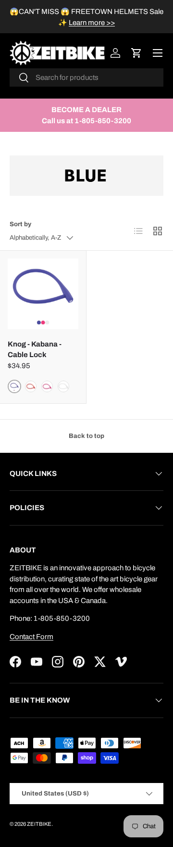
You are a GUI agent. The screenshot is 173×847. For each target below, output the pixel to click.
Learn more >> (92, 22)
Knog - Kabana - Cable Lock (35, 349)
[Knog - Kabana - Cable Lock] (43, 293)
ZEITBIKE (39, 824)
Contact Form (31, 637)
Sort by (20, 224)
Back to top (86, 435)
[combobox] (86, 77)
